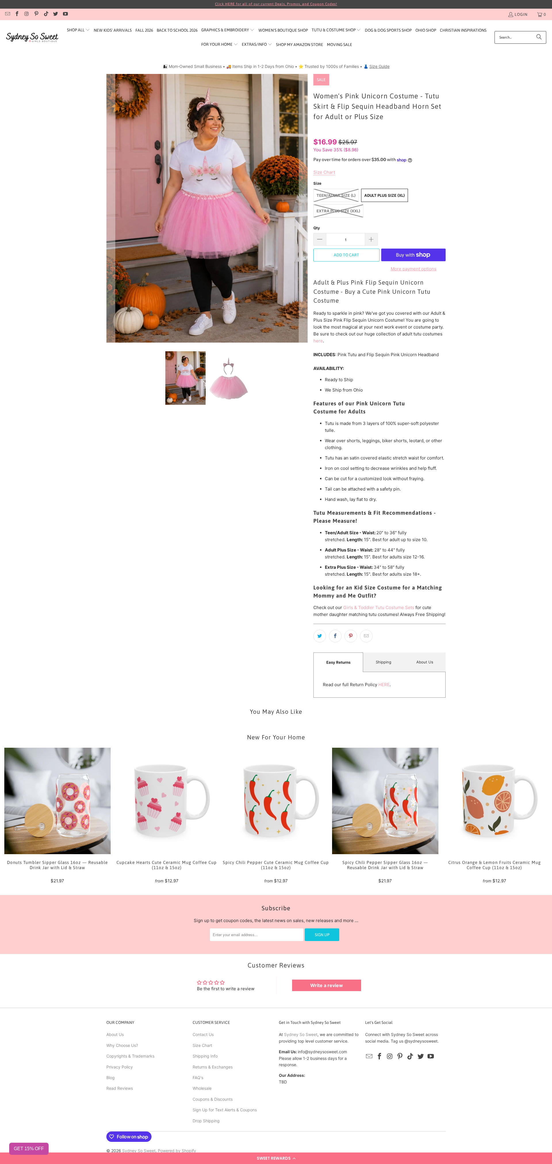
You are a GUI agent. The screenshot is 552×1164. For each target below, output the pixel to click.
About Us (424, 662)
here (318, 341)
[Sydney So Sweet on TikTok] (46, 14)
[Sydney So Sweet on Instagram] (26, 14)
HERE (384, 684)
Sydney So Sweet (300, 1034)
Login (521, 14)
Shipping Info (205, 1056)
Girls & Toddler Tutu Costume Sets (378, 607)
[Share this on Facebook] (335, 636)
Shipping (383, 662)
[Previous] (110, 208)
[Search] (539, 37)
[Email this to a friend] (366, 636)
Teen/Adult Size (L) (336, 195)
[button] (276, 1158)
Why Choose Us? (122, 1045)
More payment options (413, 269)
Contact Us (203, 1034)
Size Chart (202, 1045)
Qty (316, 228)
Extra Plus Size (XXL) (338, 211)
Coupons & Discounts (213, 1099)
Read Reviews (119, 1088)
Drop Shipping (206, 1120)
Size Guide (379, 66)
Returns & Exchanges (213, 1066)
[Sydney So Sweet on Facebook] (17, 14)
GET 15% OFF (29, 1148)
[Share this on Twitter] (319, 636)
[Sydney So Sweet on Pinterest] (36, 14)
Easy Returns (338, 662)
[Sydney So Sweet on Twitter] (55, 14)
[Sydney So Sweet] (32, 37)
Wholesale (202, 1088)
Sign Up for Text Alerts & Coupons (225, 1109)
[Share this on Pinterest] (350, 636)
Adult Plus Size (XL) (384, 195)
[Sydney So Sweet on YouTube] (65, 14)
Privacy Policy (119, 1066)
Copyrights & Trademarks (130, 1056)
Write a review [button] (326, 985)
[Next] (303, 208)
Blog (110, 1077)
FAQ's (198, 1077)
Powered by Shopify (177, 1150)
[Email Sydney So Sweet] (7, 14)
